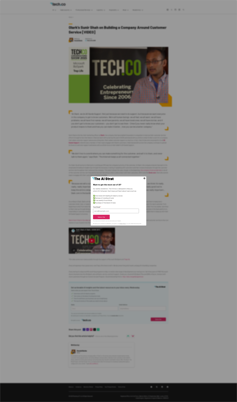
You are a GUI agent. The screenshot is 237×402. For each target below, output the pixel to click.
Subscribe (101, 217)
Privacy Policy (123, 223)
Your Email (97, 207)
